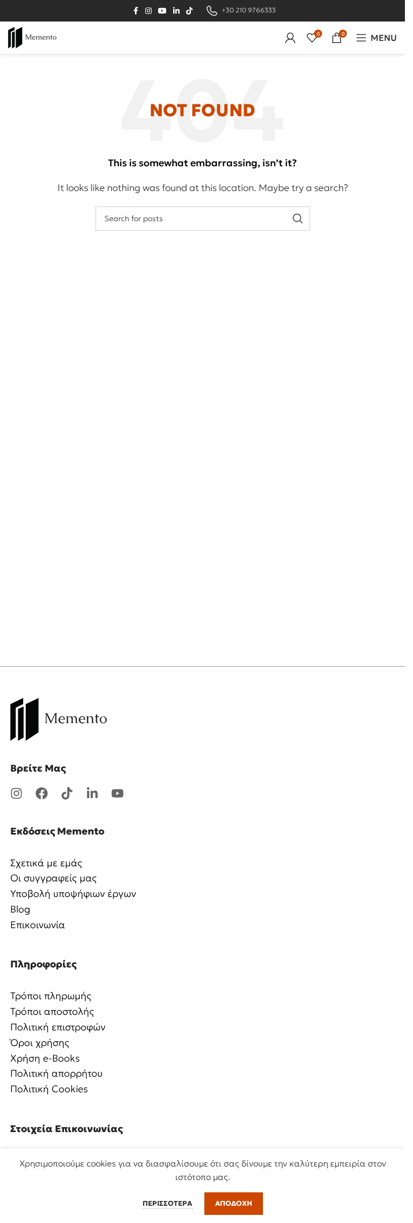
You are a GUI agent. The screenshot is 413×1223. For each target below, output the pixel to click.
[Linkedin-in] (92, 793)
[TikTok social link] (189, 11)
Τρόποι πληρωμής (50, 995)
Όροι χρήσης (39, 1042)
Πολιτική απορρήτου (56, 1073)
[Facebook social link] (135, 11)
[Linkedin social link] (176, 11)
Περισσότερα (168, 1203)
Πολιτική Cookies (49, 1089)
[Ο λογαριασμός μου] (290, 37)
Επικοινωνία (37, 924)
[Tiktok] (67, 793)
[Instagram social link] (148, 11)
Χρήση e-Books (45, 1058)
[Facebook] (41, 793)
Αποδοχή (233, 1203)
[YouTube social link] (162, 11)
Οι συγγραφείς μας (53, 878)
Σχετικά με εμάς (46, 863)
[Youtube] (117, 793)
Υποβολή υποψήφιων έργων (73, 893)
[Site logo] (32, 36)
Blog (20, 909)
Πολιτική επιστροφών (57, 1027)
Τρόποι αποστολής (52, 1011)
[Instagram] (16, 793)
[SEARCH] (298, 218)
